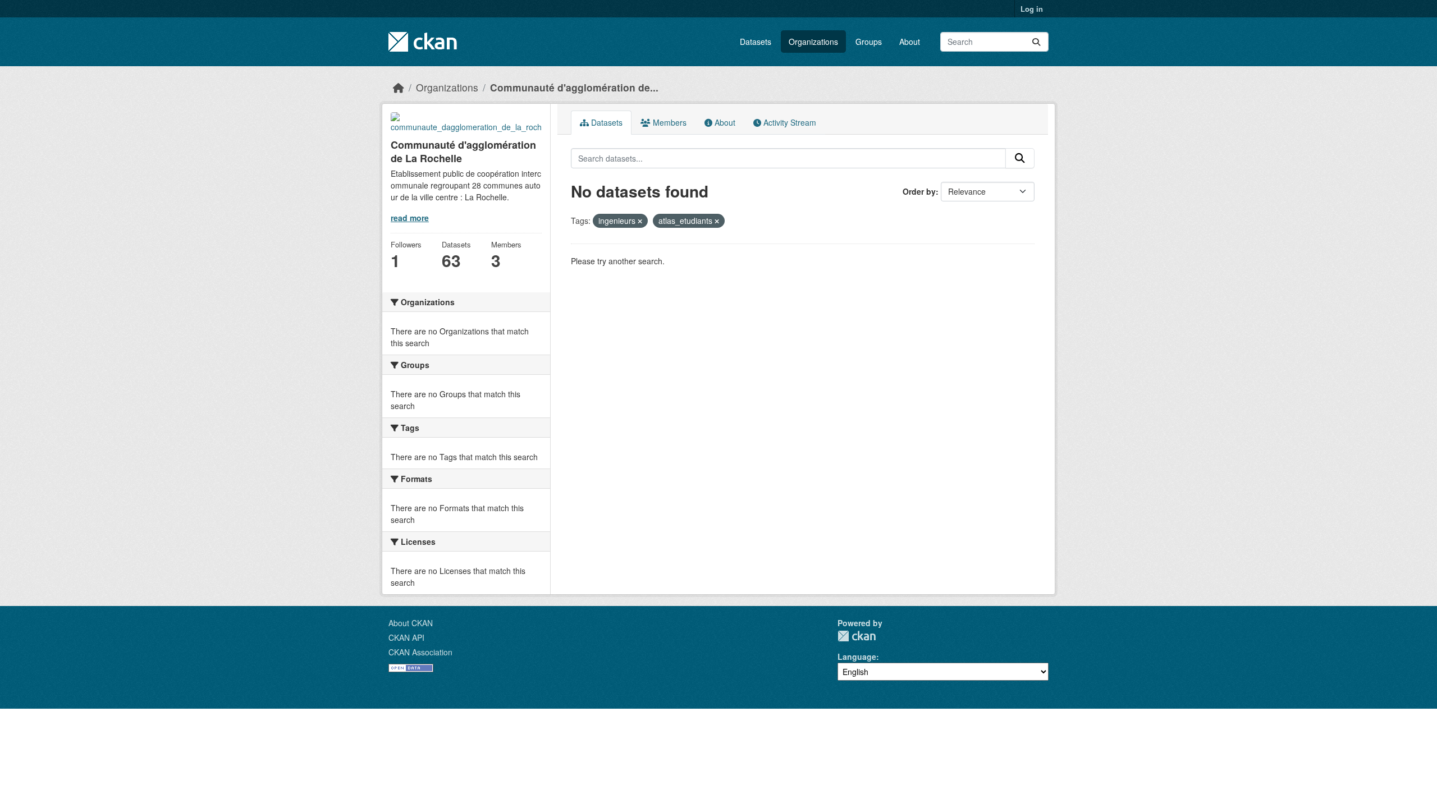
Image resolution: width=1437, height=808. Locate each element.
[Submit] (1036, 42)
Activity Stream (788, 122)
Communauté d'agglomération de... (574, 87)
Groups (868, 41)
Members (669, 122)
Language (857, 656)
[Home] (398, 87)
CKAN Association (420, 652)
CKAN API (406, 637)
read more (410, 217)
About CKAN (410, 622)
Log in (1031, 8)
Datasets (755, 41)
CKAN (857, 636)
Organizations (813, 41)
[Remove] (640, 221)
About (909, 41)
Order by (919, 191)
